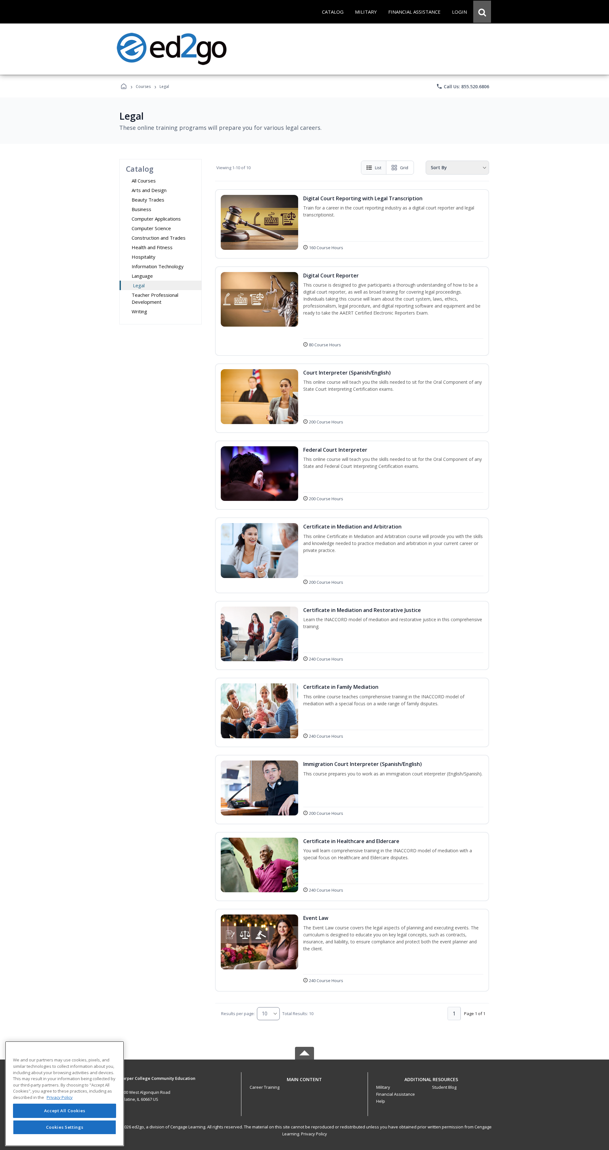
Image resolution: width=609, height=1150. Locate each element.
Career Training (264, 1087)
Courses (143, 86)
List (378, 167)
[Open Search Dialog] (482, 12)
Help (380, 1101)
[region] (64, 1093)
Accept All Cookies (64, 1111)
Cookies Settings (64, 1127)
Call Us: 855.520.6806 (462, 86)
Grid (404, 167)
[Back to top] (304, 1083)
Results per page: (238, 1013)
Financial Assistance (395, 1094)
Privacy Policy (314, 1134)
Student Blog (444, 1087)
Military (383, 1087)
